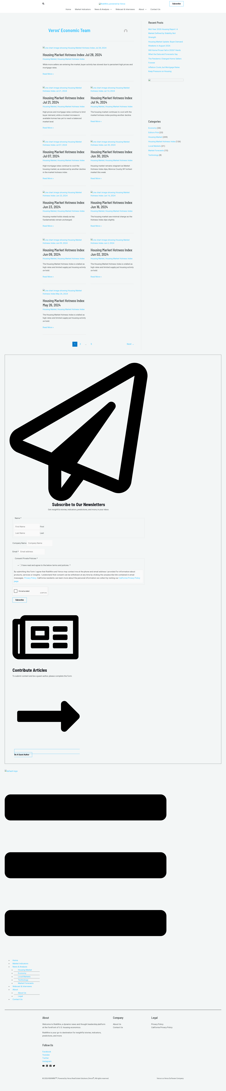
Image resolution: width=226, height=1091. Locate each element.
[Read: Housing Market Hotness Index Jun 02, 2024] (112, 241)
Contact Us (17, 999)
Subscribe (19, 600)
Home (15, 960)
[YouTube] (43, 1066)
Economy (152, 128)
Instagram (47, 1061)
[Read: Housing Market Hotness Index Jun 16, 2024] (112, 194)
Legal (20, 996)
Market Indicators (20, 963)
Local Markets (154, 146)
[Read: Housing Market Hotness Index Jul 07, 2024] (64, 143)
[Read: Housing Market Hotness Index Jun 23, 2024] (64, 194)
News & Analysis (20, 967)
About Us (22, 993)
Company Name (19, 543)
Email (15, 551)
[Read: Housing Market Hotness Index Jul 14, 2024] (112, 89)
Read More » (48, 73)
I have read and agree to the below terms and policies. (46, 565)
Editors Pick (153, 132)
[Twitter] (54, 1066)
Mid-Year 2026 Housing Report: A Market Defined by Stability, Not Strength (163, 33)
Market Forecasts (156, 150)
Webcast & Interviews (22, 986)
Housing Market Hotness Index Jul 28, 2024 (72, 55)
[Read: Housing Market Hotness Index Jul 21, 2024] (64, 89)
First (42, 526)
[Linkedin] (47, 1066)
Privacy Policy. (30, 578)
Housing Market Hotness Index (71, 59)
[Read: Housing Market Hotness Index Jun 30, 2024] (112, 143)
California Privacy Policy (161, 1027)
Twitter (45, 1058)
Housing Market (50, 59)
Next (130, 344)
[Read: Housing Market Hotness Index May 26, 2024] (64, 292)
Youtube (46, 1055)
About (15, 989)
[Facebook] (50, 1066)
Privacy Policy (157, 1024)
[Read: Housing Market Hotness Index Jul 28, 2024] (74, 48)
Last (42, 533)
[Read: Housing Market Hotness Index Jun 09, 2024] (64, 241)
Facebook (46, 1051)
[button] (43, 3)
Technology (153, 155)
